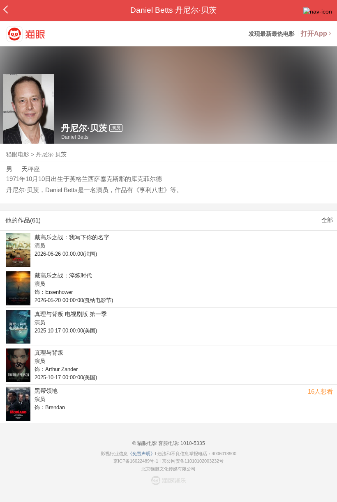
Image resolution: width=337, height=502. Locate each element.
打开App (314, 33)
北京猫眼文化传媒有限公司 (168, 468)
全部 (327, 220)
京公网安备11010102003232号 (193, 460)
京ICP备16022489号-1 (135, 460)
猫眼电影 (17, 154)
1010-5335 (192, 443)
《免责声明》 (141, 453)
